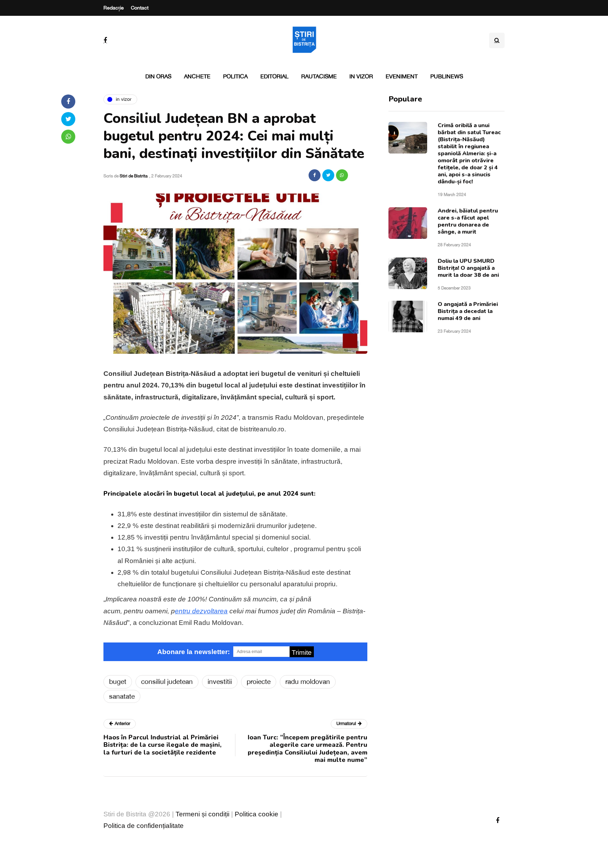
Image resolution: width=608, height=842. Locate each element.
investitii (220, 681)
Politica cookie (256, 814)
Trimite (302, 652)
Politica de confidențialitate (143, 825)
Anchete (197, 76)
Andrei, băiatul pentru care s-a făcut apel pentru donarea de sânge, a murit (468, 221)
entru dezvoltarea (201, 611)
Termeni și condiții (202, 814)
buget (117, 681)
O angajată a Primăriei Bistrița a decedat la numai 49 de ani (468, 311)
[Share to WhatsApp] (342, 175)
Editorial (274, 76)
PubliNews (446, 76)
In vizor (361, 76)
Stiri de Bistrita (133, 176)
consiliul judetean (167, 681)
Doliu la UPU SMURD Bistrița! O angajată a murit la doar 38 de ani (468, 268)
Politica (235, 76)
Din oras (158, 76)
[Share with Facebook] (315, 175)
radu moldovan (307, 681)
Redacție (113, 8)
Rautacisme (319, 76)
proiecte (259, 681)
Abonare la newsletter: (193, 651)
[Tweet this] (328, 175)
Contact (139, 8)
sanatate (122, 696)
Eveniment (402, 76)
